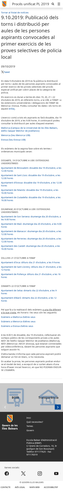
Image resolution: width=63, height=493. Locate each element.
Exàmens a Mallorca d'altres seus (18, 317)
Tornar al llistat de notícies (15, 12)
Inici (28, 417)
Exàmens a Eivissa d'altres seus (17, 326)
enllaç (12, 108)
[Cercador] (53, 3)
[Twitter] (23, 473)
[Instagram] (39, 473)
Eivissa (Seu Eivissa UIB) (13, 139)
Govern (30, 430)
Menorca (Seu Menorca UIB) (15, 135)
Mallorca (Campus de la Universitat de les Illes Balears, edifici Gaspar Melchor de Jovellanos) (29, 129)
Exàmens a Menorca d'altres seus (18, 321)
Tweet (7, 72)
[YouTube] (56, 473)
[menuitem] (59, 3)
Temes (29, 426)
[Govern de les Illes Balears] (5, 3)
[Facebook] (6, 473)
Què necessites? (34, 421)
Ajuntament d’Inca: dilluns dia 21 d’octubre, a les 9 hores (30, 262)
